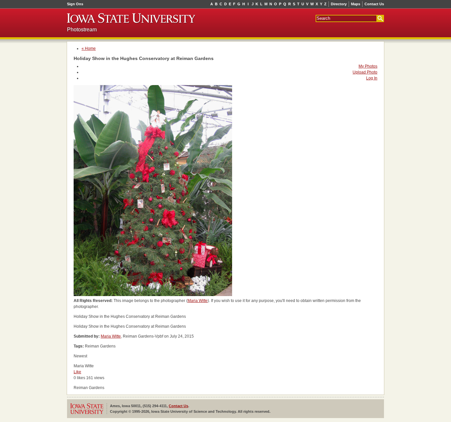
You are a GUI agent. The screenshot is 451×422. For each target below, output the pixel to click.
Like (77, 372)
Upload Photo (365, 72)
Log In (371, 78)
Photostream (82, 29)
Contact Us (374, 4)
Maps (355, 4)
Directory (339, 4)
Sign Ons (75, 4)
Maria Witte (198, 300)
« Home (89, 48)
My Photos (368, 66)
